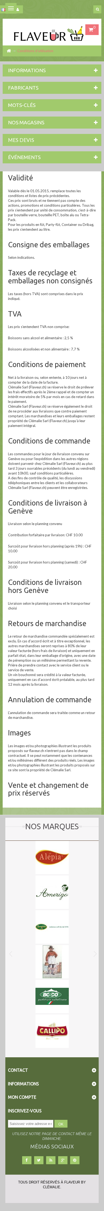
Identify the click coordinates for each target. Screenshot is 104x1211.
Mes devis (21, 140)
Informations (27, 70)
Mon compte (22, 1097)
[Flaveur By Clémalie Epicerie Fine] (52, 32)
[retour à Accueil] (8, 51)
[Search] (97, 9)
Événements (24, 157)
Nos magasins (26, 122)
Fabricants (23, 88)
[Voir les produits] (52, 857)
